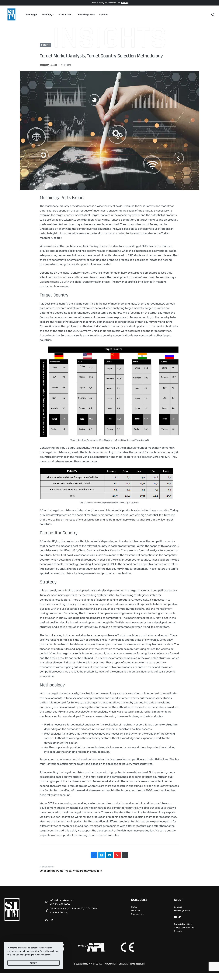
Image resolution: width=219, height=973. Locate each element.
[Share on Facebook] (94, 855)
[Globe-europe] (46, 920)
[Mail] (125, 855)
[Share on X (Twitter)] (101, 855)
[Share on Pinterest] (117, 855)
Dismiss (124, 3)
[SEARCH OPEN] (213, 14)
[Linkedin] (52, 920)
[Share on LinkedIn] (109, 855)
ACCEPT (33, 963)
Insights (45, 45)
